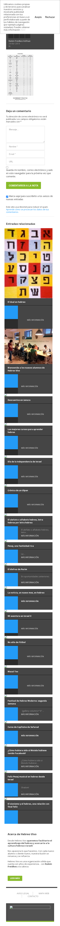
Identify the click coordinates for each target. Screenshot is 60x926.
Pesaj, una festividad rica (21, 545)
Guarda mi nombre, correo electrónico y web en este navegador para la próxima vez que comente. (29, 173)
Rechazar (50, 17)
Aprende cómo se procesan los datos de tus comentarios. (27, 210)
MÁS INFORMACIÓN (35, 319)
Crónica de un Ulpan (18, 490)
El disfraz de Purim (17, 569)
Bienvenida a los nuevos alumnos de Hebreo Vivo (26, 369)
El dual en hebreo (16, 301)
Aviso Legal (23, 893)
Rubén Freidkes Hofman (19, 41)
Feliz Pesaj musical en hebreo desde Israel (26, 778)
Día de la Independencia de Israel (25, 461)
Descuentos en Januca (19, 400)
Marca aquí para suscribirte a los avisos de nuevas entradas (29, 198)
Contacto (33, 896)
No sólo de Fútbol (17, 642)
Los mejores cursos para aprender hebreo (25, 430)
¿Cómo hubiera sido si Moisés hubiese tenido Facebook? (27, 752)
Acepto (38, 17)
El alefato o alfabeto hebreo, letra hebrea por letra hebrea (25, 521)
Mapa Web (44, 893)
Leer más (15, 878)
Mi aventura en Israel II (19, 616)
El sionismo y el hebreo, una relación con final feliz (28, 805)
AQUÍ (22, 29)
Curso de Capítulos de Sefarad (23, 727)
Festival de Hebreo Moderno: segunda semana (27, 702)
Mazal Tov (13, 671)
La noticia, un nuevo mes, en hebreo (26, 592)
